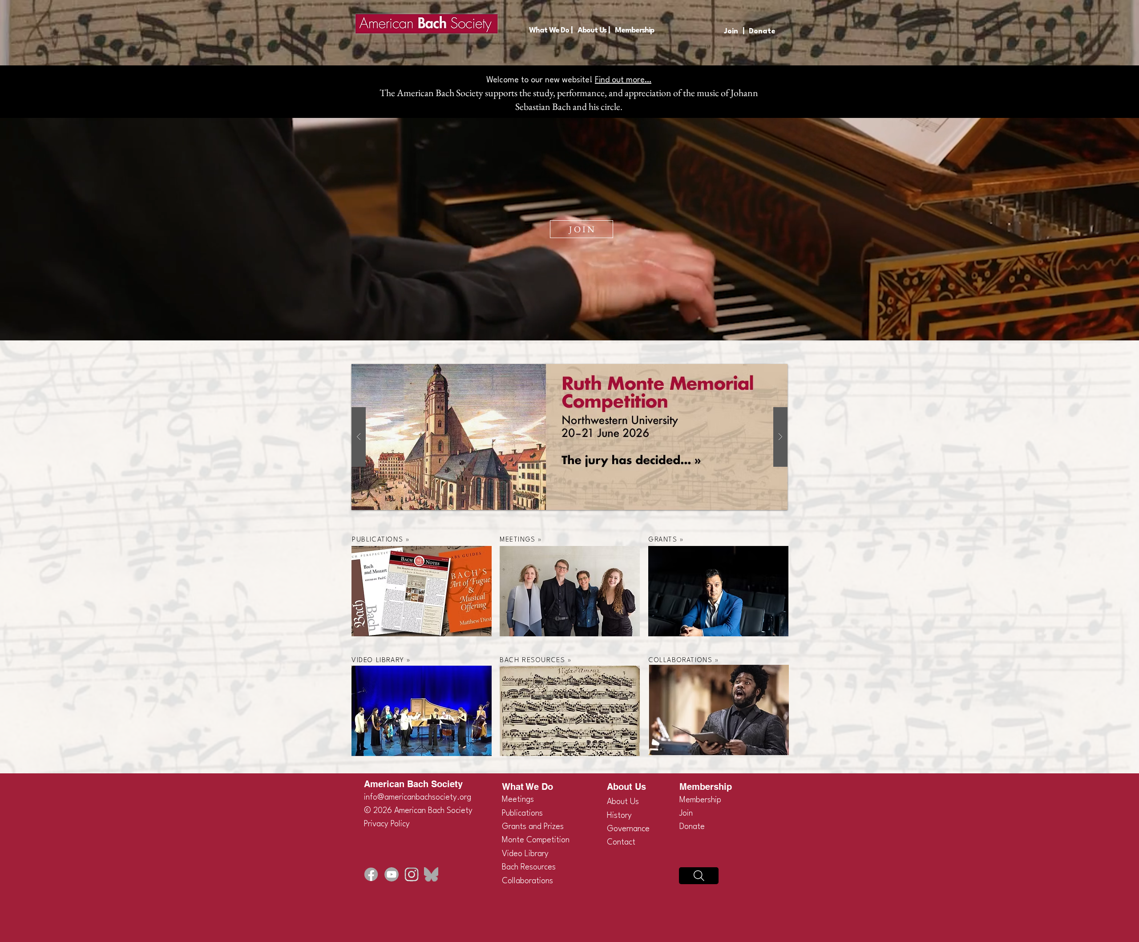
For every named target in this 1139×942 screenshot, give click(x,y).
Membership (700, 800)
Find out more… (623, 80)
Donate (762, 31)
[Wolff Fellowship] (569, 437)
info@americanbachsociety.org (417, 797)
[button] (550, 30)
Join (731, 31)
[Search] (699, 875)
